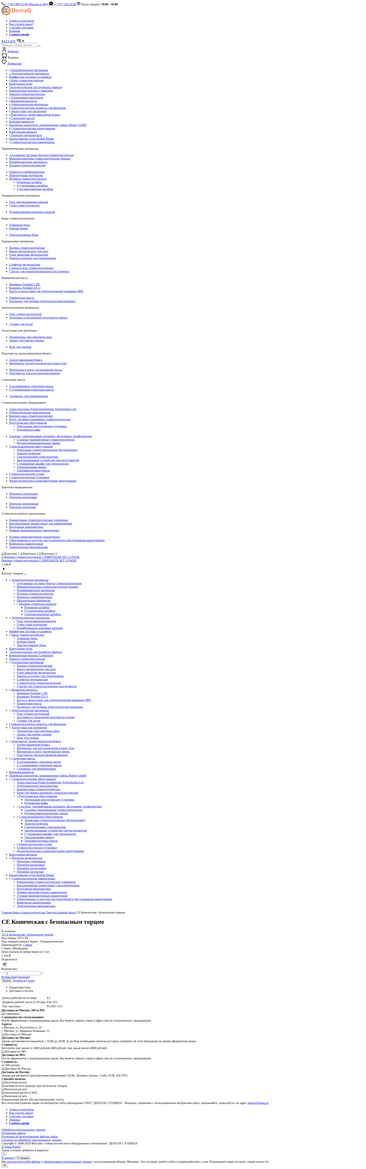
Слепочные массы (23, 758)
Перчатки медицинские (26, 858)
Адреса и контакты (21, 20)
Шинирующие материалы (26, 175)
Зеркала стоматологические (27, 658)
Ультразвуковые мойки (31, 467)
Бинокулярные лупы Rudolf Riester (31, 875)
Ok (4, 1165)
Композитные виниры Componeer (31, 655)
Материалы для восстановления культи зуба (37, 363)
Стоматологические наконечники (33, 878)
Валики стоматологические (27, 247)
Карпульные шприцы (23, 854)
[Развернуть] (25, 574)
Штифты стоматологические (28, 178)
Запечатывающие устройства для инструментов (48, 460)
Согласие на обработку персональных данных (32, 1140)
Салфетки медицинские (24, 264)
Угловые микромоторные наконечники (34, 536)
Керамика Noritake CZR (24, 284)
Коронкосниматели (21, 772)
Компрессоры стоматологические (31, 416)
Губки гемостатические (24, 205)
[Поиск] (39, 46)
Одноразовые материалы (27, 662)
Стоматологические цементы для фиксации (37, 724)
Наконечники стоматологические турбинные (38, 520)
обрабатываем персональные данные (68, 1161)
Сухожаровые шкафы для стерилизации (43, 463)
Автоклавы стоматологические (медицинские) (47, 450)
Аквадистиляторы (28, 453)
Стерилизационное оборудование (31, 446)
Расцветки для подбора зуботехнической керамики (42, 301)
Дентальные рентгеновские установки (42, 426)
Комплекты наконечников (26, 543)
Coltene (27, 944)
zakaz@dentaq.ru (257, 1103)
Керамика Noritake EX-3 (24, 287)
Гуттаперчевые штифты (32, 185)
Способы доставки (21, 27)
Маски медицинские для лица (28, 251)
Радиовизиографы (28, 429)
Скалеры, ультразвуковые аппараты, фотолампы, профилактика (50, 436)
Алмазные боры (19, 225)
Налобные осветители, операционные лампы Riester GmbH (47, 775)
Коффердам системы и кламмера (30, 631)
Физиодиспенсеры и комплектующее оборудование (42, 480)
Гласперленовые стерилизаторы (37, 456)
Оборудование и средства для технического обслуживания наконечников (57, 540)
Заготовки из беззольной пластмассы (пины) (38, 317)
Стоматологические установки (29, 477)
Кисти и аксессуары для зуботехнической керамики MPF (46, 291)
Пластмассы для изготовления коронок (34, 373)
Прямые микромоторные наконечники (34, 530)
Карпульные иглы (20, 648)
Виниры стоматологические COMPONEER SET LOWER (39, 560)
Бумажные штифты (29, 182)
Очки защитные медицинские (28, 254)
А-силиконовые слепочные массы (31, 386)
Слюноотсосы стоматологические (31, 268)
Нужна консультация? (16, 977)
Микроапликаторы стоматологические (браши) (40, 158)
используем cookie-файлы (23, 1161)
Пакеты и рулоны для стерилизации (32, 258)
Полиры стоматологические (27, 165)
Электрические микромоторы (28, 547)
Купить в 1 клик (24, 980)
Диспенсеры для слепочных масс (30, 337)
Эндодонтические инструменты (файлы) (35, 652)
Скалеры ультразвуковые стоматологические (46, 439)
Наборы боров (18, 228)
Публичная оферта (14, 1133)
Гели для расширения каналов (28, 202)
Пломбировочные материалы (28, 162)
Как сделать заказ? (21, 24)
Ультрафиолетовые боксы (33, 470)
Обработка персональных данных (24, 1129)
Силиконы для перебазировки (28, 396)
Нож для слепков (20, 347)
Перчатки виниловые (23, 497)
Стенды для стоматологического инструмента (39, 271)
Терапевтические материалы (30, 580)
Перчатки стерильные (23, 493)
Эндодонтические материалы (30, 617)
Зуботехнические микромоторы (30, 412)
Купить (7, 980)
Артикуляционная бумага (25, 360)
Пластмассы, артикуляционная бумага (36, 741)
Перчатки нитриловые (24, 503)
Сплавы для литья (21, 324)
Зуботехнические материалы (30, 710)
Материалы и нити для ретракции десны (35, 369)
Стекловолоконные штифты (35, 189)
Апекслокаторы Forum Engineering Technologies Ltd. (42, 409)
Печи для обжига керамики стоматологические (40, 419)
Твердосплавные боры (23, 234)
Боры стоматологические (27, 634)
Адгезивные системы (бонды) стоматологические (41, 155)
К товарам (23, 1158)
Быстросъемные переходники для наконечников (40, 523)
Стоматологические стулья (26, 474)
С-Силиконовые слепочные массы (31, 389)
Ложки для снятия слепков (26, 340)
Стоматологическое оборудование (33, 779)
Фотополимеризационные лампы (38, 443)
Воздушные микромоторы (26, 527)
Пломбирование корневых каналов (32, 212)
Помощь (14, 31)
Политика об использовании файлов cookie (30, 1136)
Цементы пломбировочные (27, 172)
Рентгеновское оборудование (28, 422)
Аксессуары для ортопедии (29, 727)
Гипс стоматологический (25, 314)
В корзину (8, 1157)
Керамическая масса (24, 689)
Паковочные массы (21, 297)
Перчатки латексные (22, 507)
